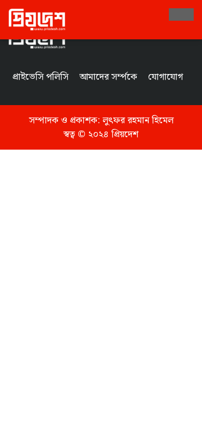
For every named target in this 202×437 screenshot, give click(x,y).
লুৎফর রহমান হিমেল (138, 120)
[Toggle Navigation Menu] (181, 14)
